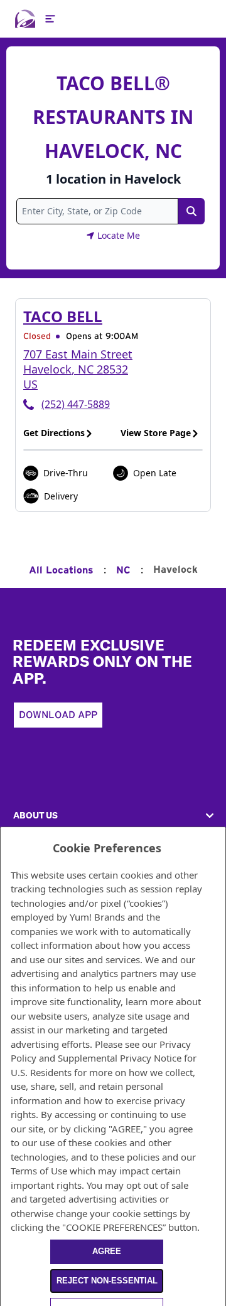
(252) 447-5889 (75, 404)
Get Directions (54, 433)
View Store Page (156, 433)
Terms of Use (39, 1170)
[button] (113, 815)
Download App (58, 715)
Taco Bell (62, 316)
